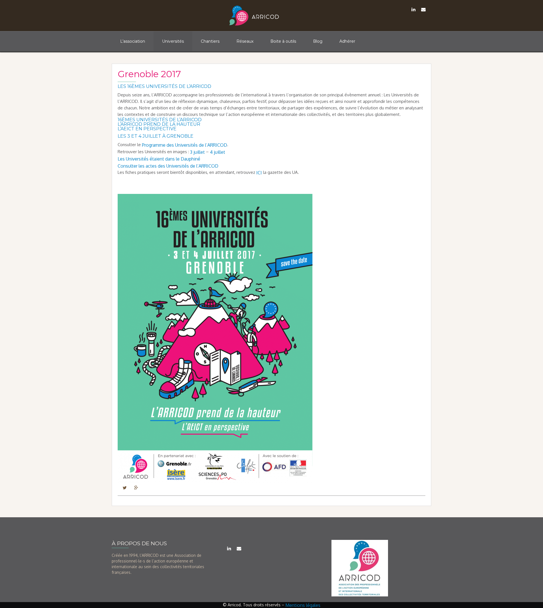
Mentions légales (302, 605)
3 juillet (197, 152)
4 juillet (218, 152)
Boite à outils (283, 41)
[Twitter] (125, 487)
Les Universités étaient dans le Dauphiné (159, 159)
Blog (317, 41)
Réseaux (244, 41)
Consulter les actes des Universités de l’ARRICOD (168, 165)
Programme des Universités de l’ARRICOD (184, 145)
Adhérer (347, 41)
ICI (259, 173)
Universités (173, 41)
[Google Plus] (136, 487)
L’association (132, 41)
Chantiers (210, 41)
